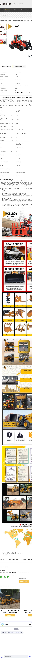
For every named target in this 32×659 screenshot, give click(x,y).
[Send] (30, 656)
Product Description (20, 66)
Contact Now (23, 581)
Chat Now (9, 615)
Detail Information (6, 66)
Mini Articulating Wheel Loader (10, 559)
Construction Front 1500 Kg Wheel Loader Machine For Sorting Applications (10, 612)
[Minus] (30, 624)
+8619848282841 (12, 572)
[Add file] (2, 656)
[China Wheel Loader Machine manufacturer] (5, 4)
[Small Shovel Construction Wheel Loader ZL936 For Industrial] (3, 26)
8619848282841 (10, 575)
